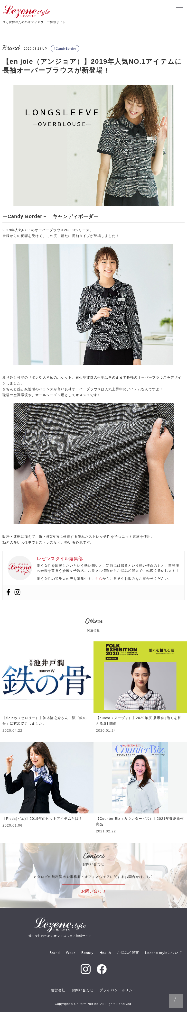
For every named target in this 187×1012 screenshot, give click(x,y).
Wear (70, 953)
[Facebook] (8, 592)
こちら (97, 579)
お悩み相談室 (128, 953)
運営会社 (58, 990)
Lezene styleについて (163, 953)
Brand (54, 953)
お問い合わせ (93, 891)
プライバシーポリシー (118, 990)
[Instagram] (17, 592)
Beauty (87, 953)
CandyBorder (66, 48)
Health (105, 953)
